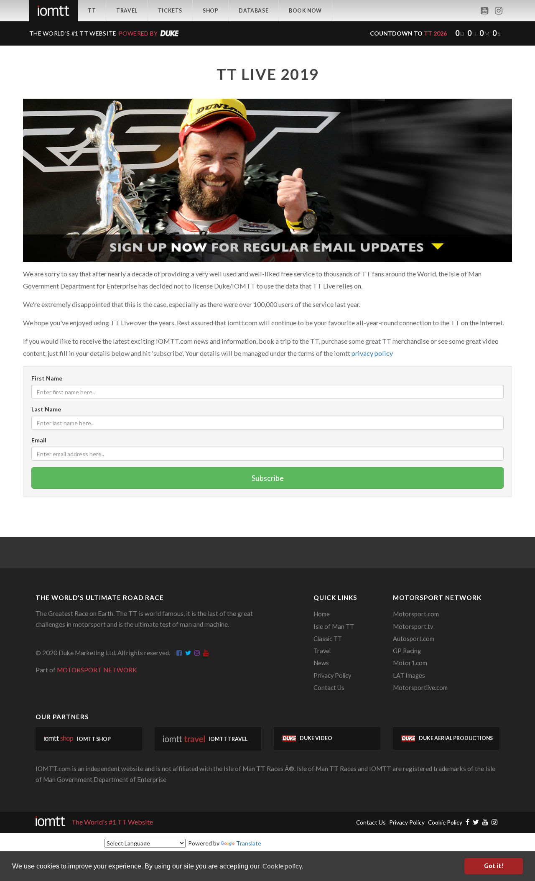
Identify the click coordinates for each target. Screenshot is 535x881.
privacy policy (372, 353)
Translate (248, 843)
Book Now (305, 11)
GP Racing (407, 650)
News (321, 662)
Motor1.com (410, 662)
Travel (127, 11)
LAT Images (409, 675)
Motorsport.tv (413, 626)
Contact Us (328, 687)
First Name (46, 378)
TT (92, 11)
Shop (210, 11)
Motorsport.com (416, 614)
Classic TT (327, 638)
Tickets (170, 11)
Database (253, 11)
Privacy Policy (332, 675)
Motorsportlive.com (420, 687)
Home (321, 614)
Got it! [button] (494, 865)
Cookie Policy (445, 822)
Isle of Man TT (333, 626)
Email (38, 440)
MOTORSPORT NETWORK (97, 670)
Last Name (46, 409)
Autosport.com (413, 638)
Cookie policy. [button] (282, 866)
